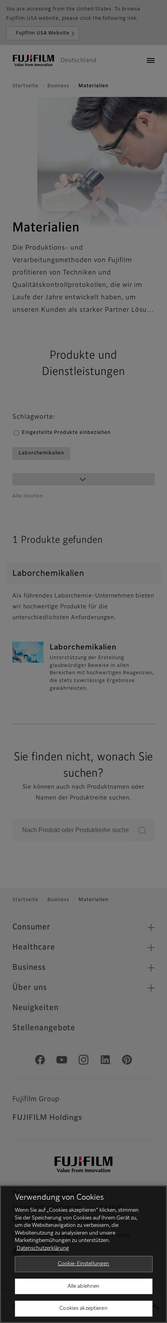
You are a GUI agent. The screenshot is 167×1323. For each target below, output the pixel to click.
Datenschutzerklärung (43, 1248)
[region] (83, 1254)
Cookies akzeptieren (83, 1308)
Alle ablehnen (84, 1286)
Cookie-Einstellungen (84, 1263)
